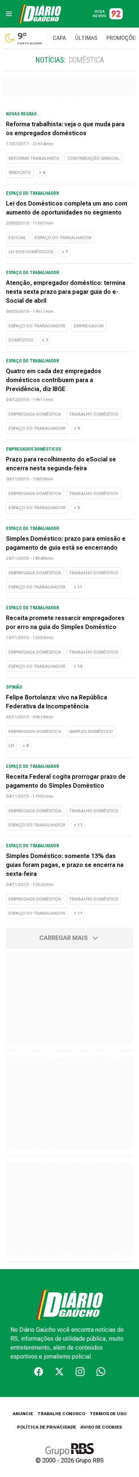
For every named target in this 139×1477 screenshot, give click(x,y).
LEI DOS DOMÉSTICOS (31, 251)
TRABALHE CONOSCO (61, 1413)
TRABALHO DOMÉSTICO (94, 414)
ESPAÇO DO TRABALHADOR (63, 237)
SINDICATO (20, 172)
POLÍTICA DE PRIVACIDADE (46, 1427)
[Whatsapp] (100, 1371)
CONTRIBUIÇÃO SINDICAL (93, 158)
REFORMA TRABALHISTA (34, 158)
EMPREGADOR (89, 325)
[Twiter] (59, 1371)
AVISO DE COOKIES (101, 1427)
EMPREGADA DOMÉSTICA (35, 414)
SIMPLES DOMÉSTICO (91, 731)
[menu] (8, 13)
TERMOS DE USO (108, 1413)
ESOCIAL (17, 237)
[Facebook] (38, 1371)
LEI (11, 745)
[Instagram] (80, 1371)
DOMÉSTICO (21, 340)
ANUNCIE (23, 1413)
